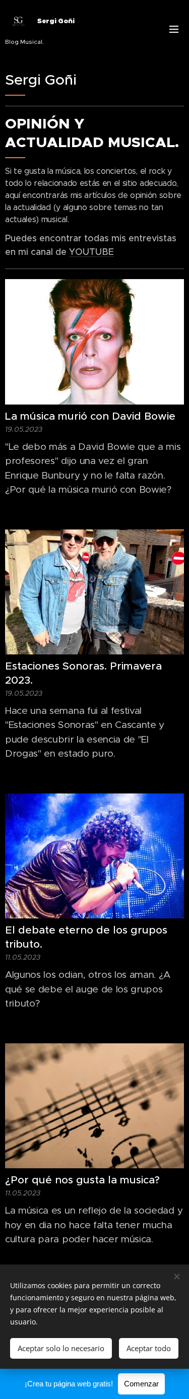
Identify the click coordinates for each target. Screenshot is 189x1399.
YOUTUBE (91, 251)
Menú (174, 29)
